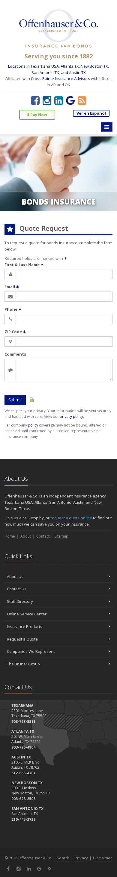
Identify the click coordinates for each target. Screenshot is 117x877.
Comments (15, 354)
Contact (43, 536)
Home (9, 536)
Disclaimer (102, 858)
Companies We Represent (31, 651)
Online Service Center (26, 614)
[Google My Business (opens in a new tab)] (70, 100)
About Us (15, 576)
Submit (15, 400)
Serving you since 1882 (59, 56)
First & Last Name (24, 264)
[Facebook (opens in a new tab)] (35, 100)
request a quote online (71, 518)
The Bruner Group (23, 664)
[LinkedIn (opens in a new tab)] (58, 100)
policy (33, 425)
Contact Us (16, 588)
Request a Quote (22, 639)
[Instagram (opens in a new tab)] (47, 100)
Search (63, 858)
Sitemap (61, 536)
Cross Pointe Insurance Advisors (60, 78)
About (25, 536)
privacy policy (71, 416)
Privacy (81, 858)
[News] (82, 100)
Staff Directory (20, 601)
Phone (13, 309)
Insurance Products (24, 626)
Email (11, 286)
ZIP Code (15, 331)
